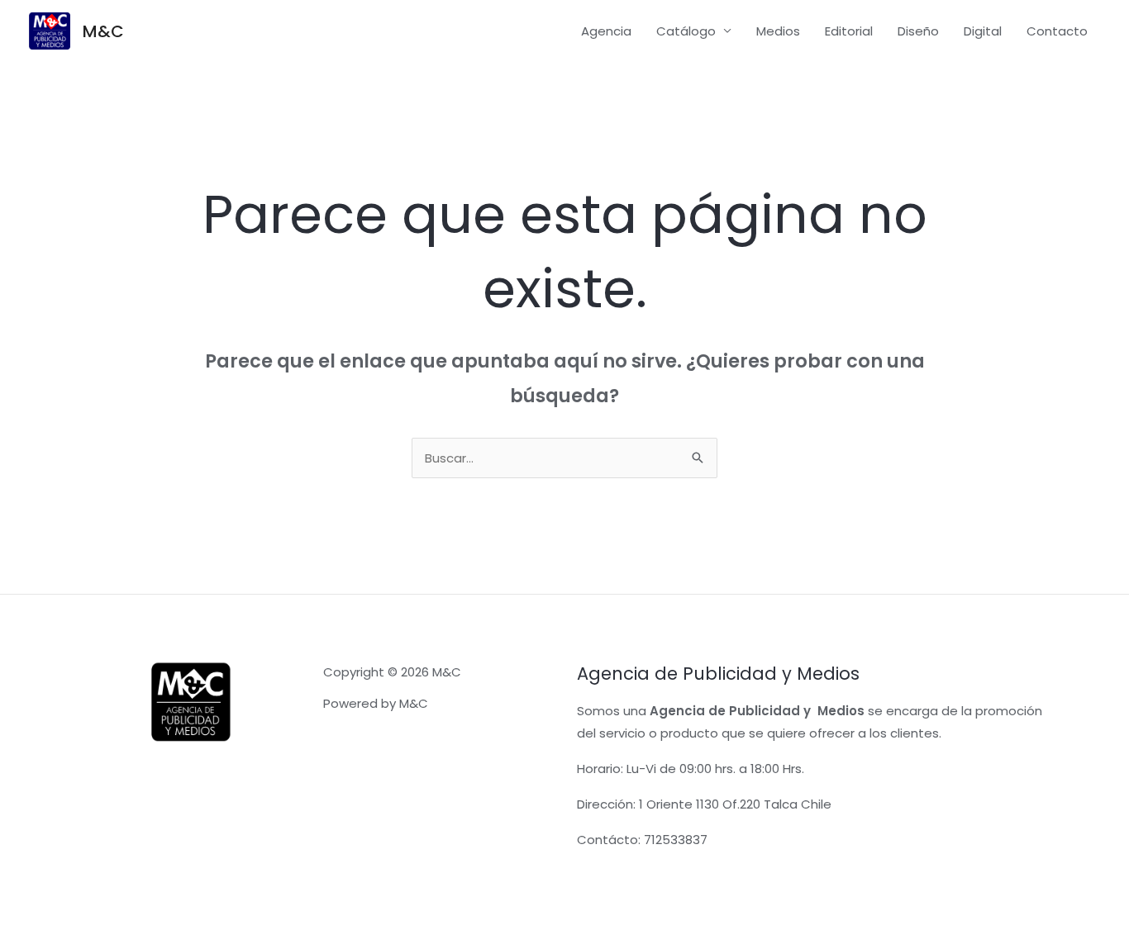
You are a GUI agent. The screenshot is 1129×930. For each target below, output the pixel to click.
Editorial (849, 31)
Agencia (606, 31)
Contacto (1057, 31)
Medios (778, 31)
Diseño (918, 31)
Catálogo (686, 31)
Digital (983, 31)
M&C (103, 31)
